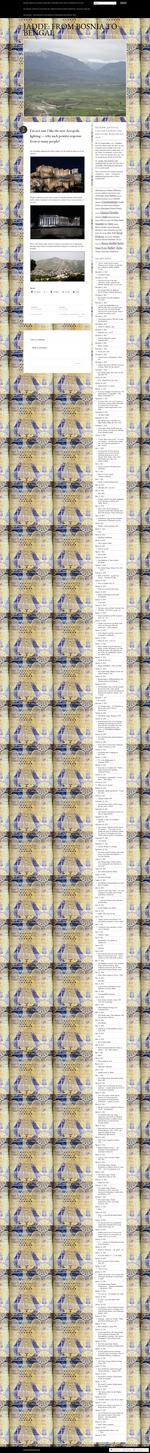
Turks (119, 247)
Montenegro (99, 230)
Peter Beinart (102, 1023)
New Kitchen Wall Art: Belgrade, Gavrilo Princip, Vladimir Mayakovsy (110, 291)
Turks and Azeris (36, 314)
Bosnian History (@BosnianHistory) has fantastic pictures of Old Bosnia (110, 680)
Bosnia (98, 198)
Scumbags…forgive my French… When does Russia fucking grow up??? (110, 1320)
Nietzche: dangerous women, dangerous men (107, 339)
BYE (99, 1209)
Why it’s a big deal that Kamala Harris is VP (110, 1216)
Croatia (121, 202)
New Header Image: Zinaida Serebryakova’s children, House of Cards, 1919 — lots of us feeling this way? (111, 1167)
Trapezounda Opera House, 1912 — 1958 (108, 1431)
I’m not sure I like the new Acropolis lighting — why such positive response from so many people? (55, 135)
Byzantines (104, 199)
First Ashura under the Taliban (107, 871)
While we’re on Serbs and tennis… (109, 589)
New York (111, 232)
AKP (105, 190)
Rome (99, 243)
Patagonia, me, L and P (105, 332)
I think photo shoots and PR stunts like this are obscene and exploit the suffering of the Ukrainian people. (110, 430)
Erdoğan (97, 208)
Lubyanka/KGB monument (106, 994)
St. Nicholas (102, 700)
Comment (77, 363)
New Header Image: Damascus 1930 (109, 716)
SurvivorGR (102, 554)
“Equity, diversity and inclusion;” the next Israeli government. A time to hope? (111, 920)
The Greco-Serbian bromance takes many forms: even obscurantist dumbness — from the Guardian (111, 854)
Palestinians (111, 239)
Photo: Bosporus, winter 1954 (107, 1326)
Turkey (111, 247)
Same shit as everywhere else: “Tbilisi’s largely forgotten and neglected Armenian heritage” (110, 770)
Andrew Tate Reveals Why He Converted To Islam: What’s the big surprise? (111, 366)
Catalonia (116, 198)
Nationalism (111, 230)
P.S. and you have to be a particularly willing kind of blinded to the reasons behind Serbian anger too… (109, 1225)
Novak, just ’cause (103, 351)
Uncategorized (63, 309)
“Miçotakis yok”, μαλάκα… (107, 488)
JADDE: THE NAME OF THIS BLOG (110, 165)
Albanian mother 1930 (105, 798)
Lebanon (109, 227)
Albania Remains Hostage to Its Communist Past (108, 1008)
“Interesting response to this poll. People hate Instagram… (110, 320)
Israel (121, 219)
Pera (120, 239)
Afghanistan (99, 190)
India (105, 216)
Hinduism (98, 217)
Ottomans (116, 236)
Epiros (111, 205)
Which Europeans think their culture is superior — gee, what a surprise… (110, 1049)
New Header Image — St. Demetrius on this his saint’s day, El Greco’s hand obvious (110, 708)
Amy (99, 532)
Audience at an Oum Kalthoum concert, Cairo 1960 (110, 1030)
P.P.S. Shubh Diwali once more (108, 380)
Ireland (109, 220)
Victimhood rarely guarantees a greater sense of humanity (110, 928)
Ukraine (98, 251)
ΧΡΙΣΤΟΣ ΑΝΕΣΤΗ (105, 1067)
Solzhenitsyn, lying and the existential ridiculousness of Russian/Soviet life (110, 519)
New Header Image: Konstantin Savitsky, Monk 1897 (111, 1079)
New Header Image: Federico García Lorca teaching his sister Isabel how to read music (110, 864)
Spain (98, 247)
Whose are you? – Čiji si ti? (106, 641)
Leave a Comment (36, 309)
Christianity (98, 202)
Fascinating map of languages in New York (108, 753)
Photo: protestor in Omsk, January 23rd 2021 (108, 1262)
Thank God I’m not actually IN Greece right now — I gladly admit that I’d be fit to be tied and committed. (111, 1088)
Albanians (117, 190)
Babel (100, 1055)
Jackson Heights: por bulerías (107, 908)
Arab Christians (111, 193)
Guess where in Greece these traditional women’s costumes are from (110, 746)
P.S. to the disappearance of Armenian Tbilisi (106, 761)
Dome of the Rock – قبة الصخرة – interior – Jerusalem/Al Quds (109, 577)
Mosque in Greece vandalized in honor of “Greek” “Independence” (111, 1108)
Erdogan (116, 205)
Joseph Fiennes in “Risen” (106, 1072)
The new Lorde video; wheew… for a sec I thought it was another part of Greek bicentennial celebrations (111, 893)
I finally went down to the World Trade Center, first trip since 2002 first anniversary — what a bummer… (110, 625)
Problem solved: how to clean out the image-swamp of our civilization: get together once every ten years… (109, 1234)
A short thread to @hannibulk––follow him (110, 358)
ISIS (112, 220)
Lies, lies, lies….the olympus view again (110, 1294)
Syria (104, 247)
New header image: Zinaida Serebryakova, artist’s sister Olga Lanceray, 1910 (108, 1202)
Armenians (99, 195)
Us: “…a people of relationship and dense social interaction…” (111, 1243)
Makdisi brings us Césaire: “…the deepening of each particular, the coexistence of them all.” (108, 1150)
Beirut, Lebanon (103, 346)
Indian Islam (112, 217)
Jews (110, 223)
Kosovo (98, 227)
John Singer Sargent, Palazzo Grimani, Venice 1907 (110, 1362)
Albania (110, 190)
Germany (97, 213)
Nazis (117, 230)
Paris (117, 239)
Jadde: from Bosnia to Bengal (70, 29)
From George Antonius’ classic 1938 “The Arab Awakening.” (109, 1001)
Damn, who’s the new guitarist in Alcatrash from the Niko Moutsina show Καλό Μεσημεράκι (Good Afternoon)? (110, 511)
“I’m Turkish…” (103, 841)
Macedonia (116, 227)
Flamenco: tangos (103, 935)
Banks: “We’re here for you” (107, 914)
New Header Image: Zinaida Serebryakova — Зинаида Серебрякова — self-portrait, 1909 (110, 1286)
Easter (102, 205)
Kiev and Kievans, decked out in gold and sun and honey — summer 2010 (109, 1370)
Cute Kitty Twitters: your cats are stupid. (110, 1399)
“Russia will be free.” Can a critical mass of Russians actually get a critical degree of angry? (110, 1276)
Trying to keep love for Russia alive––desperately (110, 468)
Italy (106, 224)
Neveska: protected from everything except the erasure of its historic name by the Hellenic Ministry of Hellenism (111, 1353)
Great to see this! (103, 549)
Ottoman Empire (108, 236)
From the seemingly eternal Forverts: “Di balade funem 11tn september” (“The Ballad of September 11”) (111, 394)
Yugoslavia (114, 251)
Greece (104, 212)
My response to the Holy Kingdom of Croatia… (109, 299)
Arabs (118, 193)
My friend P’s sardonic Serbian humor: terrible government (110, 1377)
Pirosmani (101, 981)
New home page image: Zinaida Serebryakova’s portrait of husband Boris (111, 1345)
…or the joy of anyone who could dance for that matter (110, 901)
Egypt (106, 205)
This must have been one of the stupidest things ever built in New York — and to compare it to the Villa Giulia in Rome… (111, 956)
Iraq (105, 220)
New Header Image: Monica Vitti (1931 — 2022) (110, 569)
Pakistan (98, 239)
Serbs (120, 243)
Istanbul (99, 223)
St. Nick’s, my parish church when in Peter (109, 1300)
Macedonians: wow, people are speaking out (107, 941)
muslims (105, 230)
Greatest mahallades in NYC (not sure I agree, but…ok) (110, 617)
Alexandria (98, 193)
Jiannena (116, 224)
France (119, 208)
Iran (102, 219)
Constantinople (109, 201)
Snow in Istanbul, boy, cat (106, 583)
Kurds (104, 227)
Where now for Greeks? (105, 785)
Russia (105, 243)
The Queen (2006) (103, 415)
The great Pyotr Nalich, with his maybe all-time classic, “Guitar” (110, 805)
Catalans (110, 199)
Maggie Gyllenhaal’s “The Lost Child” (110, 666)
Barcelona (119, 196)
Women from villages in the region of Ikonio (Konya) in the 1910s (110, 1406)
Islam (116, 220)
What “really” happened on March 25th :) (108, 1141)
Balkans (113, 195)
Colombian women (104, 275)
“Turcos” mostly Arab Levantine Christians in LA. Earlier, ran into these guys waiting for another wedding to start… (110, 266)
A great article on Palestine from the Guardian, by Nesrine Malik (109, 987)
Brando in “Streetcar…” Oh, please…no (110, 1250)
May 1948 (101, 493)
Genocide (101, 948)
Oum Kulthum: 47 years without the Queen (108, 561)
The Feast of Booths (104, 877)
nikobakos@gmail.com (102, 176)
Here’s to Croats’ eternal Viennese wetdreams (105, 475)
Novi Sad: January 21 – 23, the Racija (110, 1255)
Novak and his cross (104, 660)
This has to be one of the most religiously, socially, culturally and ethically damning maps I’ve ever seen (110, 282)
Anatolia (104, 193)
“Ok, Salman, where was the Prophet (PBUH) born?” (109, 1393)
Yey (99, 1036)
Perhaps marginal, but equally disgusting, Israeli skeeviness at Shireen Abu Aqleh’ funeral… (111, 501)
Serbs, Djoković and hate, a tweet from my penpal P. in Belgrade (110, 634)
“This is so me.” (103, 1269)
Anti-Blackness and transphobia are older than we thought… (111, 884)
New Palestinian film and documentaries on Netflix (110, 738)
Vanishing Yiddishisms (105, 537)
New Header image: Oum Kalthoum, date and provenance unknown (111, 1016)
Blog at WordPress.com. (31, 1449)
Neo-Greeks (103, 233)
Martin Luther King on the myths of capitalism (108, 596)
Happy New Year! (103, 1182)
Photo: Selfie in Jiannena (106, 1424)
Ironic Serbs (102, 602)
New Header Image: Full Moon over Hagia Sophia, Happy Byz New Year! (109, 422)
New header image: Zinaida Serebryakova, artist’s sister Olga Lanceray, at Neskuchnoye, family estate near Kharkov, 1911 (110, 1191)
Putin (96, 243)
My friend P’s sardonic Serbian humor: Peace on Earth (110, 1385)
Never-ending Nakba (104, 1042)
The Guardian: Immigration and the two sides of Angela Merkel (110, 813)
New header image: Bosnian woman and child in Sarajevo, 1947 (110, 672)
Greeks (113, 212)
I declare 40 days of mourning (107, 846)
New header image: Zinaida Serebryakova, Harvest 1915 (107, 1176)
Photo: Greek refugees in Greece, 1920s (110, 975)
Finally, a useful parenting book (108, 482)
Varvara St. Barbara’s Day (106, 327)
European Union (108, 208)
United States (105, 251)
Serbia (113, 243)
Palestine (104, 239)
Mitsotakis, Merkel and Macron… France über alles (111, 792)
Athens (106, 195)
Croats (97, 205)
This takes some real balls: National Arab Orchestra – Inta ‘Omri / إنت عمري (111, 609)
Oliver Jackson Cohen (105, 543)
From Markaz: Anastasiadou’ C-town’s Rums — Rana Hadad (110, 778)
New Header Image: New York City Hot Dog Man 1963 (110, 374)
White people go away (105, 1061)
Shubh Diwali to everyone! (106, 386)
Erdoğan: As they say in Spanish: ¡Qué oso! (108, 820)
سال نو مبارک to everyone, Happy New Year (108, 1158)
